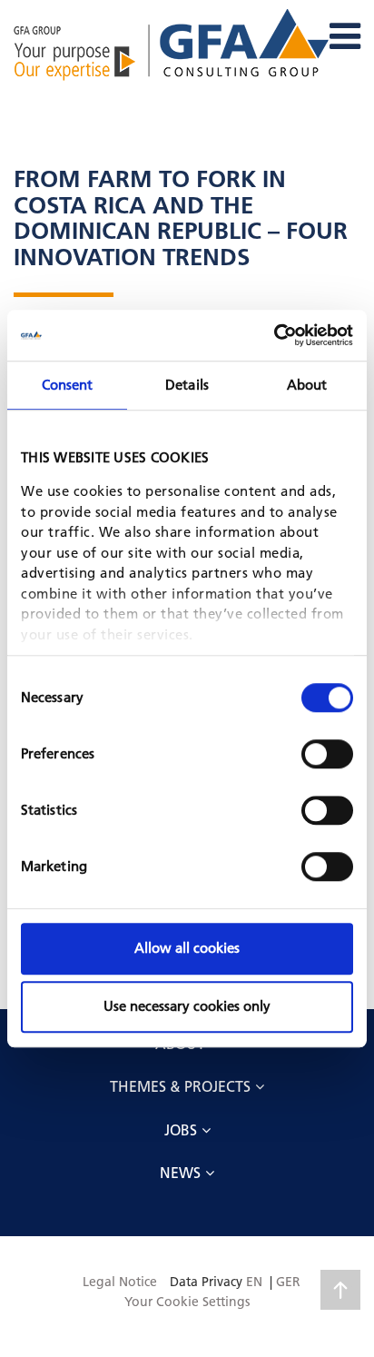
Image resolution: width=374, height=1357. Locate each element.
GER (288, 1281)
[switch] (327, 753)
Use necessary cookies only (187, 1006)
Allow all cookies (187, 947)
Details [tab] (187, 384)
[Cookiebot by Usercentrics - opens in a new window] (273, 335)
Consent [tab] (68, 384)
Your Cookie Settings (187, 1301)
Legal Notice (120, 1281)
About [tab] (307, 384)
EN (254, 1281)
